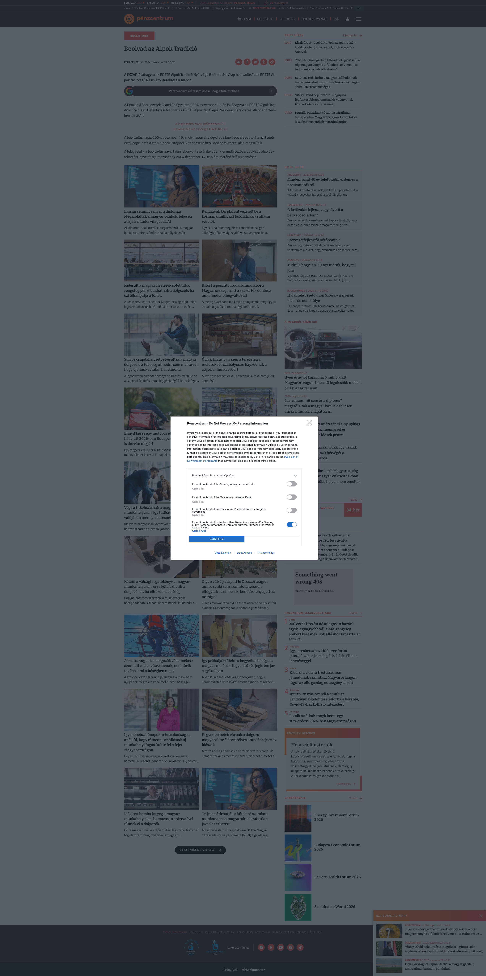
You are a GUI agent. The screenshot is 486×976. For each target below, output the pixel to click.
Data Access (244, 552)
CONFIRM (217, 539)
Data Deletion (223, 552)
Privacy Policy (266, 552)
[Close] (310, 423)
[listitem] (244, 476)
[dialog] (244, 488)
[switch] (292, 483)
